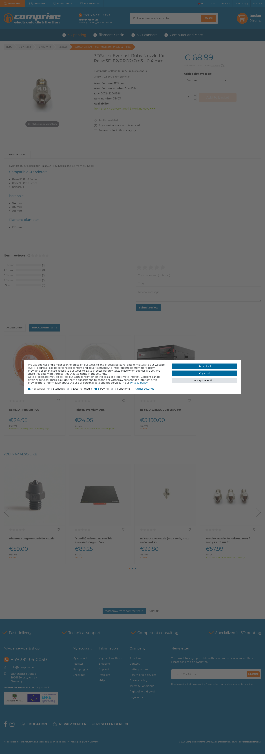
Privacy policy (139, 382)
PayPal (104, 388)
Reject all (204, 373)
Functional (124, 388)
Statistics (59, 388)
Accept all (204, 366)
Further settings (144, 388)
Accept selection (204, 380)
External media (82, 388)
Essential (39, 388)
